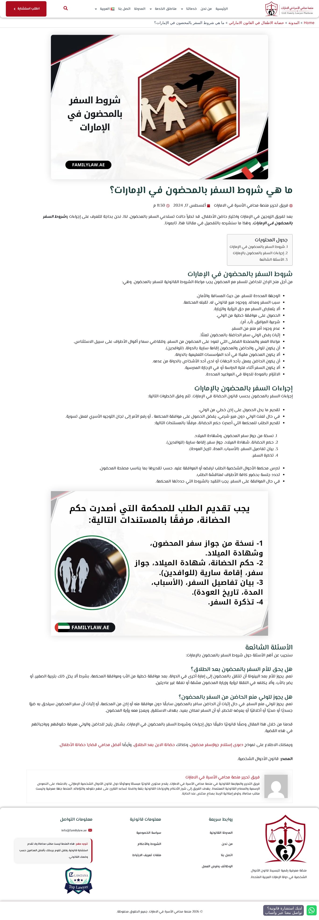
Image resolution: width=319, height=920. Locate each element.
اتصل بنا (124, 9)
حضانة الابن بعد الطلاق (154, 745)
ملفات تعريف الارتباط (146, 855)
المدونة (139, 9)
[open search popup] (66, 8)
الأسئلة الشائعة (271, 260)
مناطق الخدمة (166, 9)
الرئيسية (222, 9)
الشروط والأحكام (149, 844)
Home (309, 22)
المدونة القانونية (221, 833)
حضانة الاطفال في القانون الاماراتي (256, 22)
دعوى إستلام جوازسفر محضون (216, 745)
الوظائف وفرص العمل (217, 866)
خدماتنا (191, 9)
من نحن (206, 9)
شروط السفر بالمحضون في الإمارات (257, 247)
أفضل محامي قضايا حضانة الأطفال (90, 745)
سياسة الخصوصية (148, 833)
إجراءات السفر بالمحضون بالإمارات (258, 253)
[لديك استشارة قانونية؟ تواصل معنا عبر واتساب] (312, 910)
